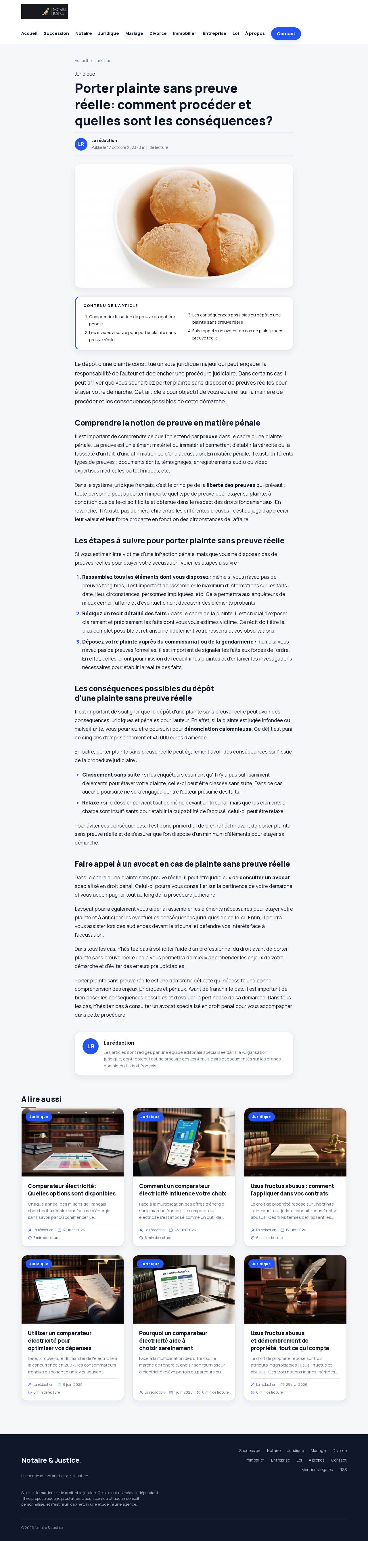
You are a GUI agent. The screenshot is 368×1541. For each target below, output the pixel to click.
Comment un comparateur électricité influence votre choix (182, 1189)
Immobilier (184, 33)
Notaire (83, 33)
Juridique (108, 33)
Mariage (134, 33)
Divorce (158, 33)
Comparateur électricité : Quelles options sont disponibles (72, 1189)
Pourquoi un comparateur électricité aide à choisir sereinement (173, 1340)
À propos (255, 33)
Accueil (29, 33)
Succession (56, 33)
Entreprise (214, 33)
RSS (343, 1469)
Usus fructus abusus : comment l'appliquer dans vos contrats (292, 1189)
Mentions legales (317, 1469)
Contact (286, 34)
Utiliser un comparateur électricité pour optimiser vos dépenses (60, 1340)
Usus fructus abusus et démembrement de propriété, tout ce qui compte (290, 1340)
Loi (236, 33)
